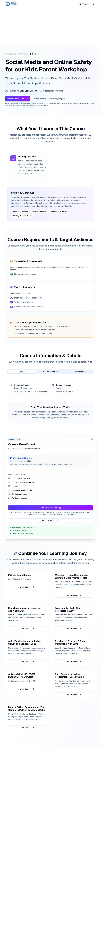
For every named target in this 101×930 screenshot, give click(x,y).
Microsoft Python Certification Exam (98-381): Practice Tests (71, 576)
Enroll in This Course (15, 99)
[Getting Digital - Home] (11, 3)
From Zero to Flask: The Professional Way (67, 609)
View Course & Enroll (48, 508)
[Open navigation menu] (93, 4)
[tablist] (50, 371)
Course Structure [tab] (50, 372)
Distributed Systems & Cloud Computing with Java (70, 642)
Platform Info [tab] (79, 372)
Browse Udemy (48, 520)
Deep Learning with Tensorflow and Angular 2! (24, 609)
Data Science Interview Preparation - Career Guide (69, 675)
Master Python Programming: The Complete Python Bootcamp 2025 (26, 708)
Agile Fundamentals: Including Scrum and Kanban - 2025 (24, 642)
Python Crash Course (19, 575)
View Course (25, 587)
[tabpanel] (50, 387)
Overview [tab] (22, 372)
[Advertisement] (50, 26)
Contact (85, 4)
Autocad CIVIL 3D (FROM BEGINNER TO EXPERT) (21, 675)
